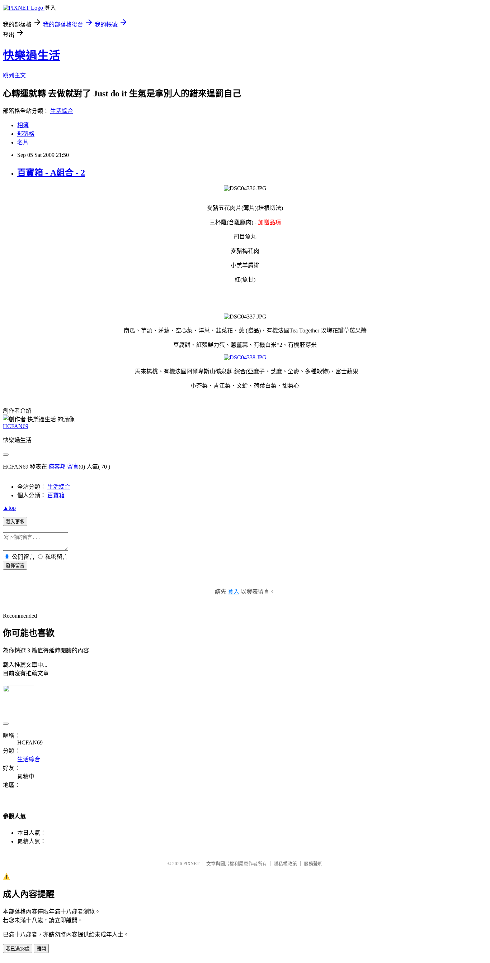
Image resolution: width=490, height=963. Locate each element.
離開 (41, 949)
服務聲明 (313, 863)
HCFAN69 (15, 426)
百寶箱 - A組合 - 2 (51, 172)
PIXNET (191, 863)
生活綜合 (61, 111)
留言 (73, 467)
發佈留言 (15, 565)
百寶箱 (56, 495)
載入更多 (15, 521)
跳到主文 (14, 75)
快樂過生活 (31, 55)
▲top (9, 508)
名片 (23, 142)
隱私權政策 (285, 863)
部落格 (25, 134)
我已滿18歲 (17, 949)
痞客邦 (57, 467)
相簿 (23, 125)
